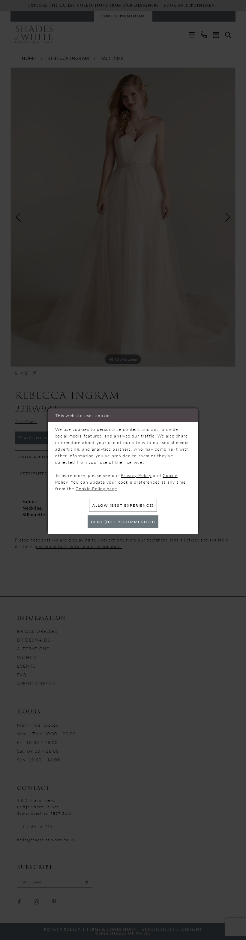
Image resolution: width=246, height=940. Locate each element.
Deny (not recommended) (123, 521)
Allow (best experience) (123, 505)
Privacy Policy (136, 475)
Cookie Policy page (96, 488)
